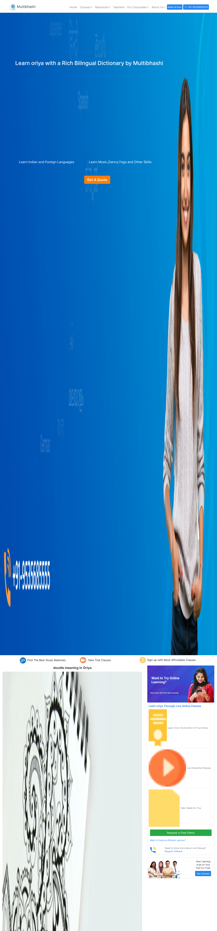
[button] (86, 7)
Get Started (203, 873)
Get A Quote (97, 180)
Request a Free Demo (181, 832)
